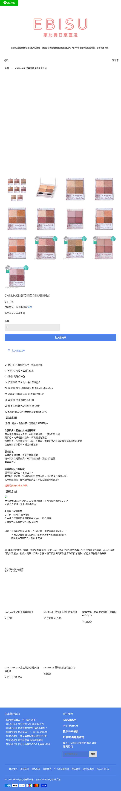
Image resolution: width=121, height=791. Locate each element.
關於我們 (13, 768)
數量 (7, 321)
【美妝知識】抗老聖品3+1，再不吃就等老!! (26, 732)
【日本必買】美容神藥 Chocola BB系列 (24, 723)
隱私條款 (36, 768)
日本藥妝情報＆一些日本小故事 (20, 720)
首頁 (7, 68)
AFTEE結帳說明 (61, 768)
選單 (6, 60)
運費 (29, 307)
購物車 (115, 60)
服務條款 (24, 768)
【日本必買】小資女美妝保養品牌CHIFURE (26, 736)
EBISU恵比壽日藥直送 (23, 779)
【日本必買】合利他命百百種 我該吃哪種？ (26, 728)
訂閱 (93, 754)
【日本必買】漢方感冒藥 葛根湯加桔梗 (24, 740)
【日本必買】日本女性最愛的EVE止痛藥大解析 (28, 744)
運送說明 (76, 768)
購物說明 (47, 768)
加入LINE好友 (103, 768)
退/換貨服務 (88, 768)
